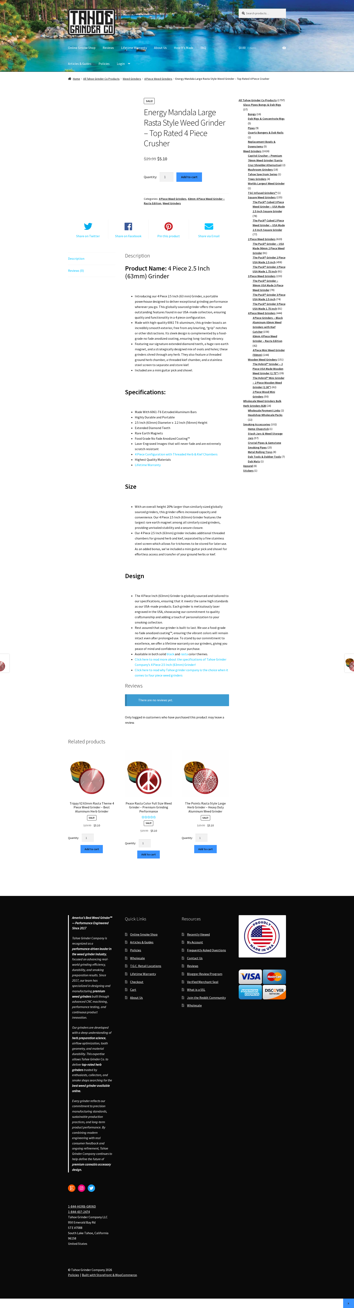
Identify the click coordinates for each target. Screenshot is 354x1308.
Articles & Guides (79, 64)
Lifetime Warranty (134, 48)
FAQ (203, 48)
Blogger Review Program (204, 974)
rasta (184, 654)
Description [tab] (76, 258)
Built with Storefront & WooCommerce (109, 1275)
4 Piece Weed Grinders (158, 79)
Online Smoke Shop (81, 48)
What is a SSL (196, 990)
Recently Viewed (198, 934)
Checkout (136, 982)
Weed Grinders (132, 79)
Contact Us (195, 958)
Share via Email (209, 236)
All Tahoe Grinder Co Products (101, 79)
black (170, 654)
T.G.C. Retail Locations (145, 966)
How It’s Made (183, 48)
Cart (133, 990)
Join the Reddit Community (206, 998)
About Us (160, 48)
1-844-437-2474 (79, 1212)
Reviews (108, 48)
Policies (104, 64)
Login (121, 64)
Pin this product (168, 236)
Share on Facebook (128, 236)
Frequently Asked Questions (206, 950)
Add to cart (189, 177)
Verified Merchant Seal (202, 982)
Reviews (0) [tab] (76, 271)
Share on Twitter (88, 236)
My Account (195, 942)
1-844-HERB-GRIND (82, 1207)
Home (76, 79)
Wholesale (137, 958)
